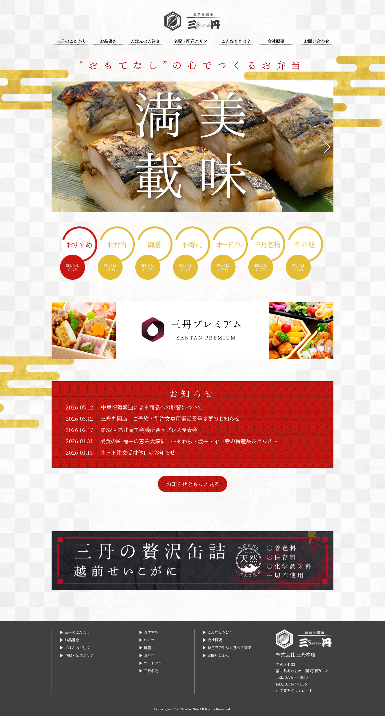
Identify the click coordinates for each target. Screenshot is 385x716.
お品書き (108, 41)
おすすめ (151, 632)
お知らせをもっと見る (192, 484)
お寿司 (149, 655)
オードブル (153, 663)
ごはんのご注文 (145, 41)
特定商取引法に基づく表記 (229, 647)
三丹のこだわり (71, 41)
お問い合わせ (316, 41)
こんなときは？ (236, 41)
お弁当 (149, 639)
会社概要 (275, 41)
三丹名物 (151, 670)
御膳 (147, 647)
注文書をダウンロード (294, 690)
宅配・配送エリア (190, 41)
